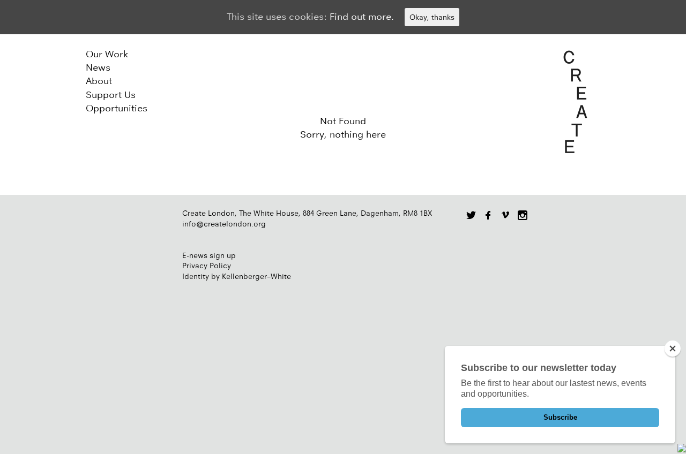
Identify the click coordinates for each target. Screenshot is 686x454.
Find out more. (362, 16)
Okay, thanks (431, 17)
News (98, 67)
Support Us (111, 94)
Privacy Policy (206, 265)
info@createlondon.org (224, 224)
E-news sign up (209, 255)
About (99, 80)
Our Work (107, 54)
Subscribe (560, 417)
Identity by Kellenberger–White (236, 276)
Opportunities (116, 108)
